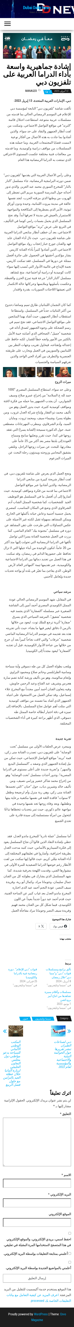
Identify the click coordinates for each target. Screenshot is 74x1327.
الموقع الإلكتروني (60, 1214)
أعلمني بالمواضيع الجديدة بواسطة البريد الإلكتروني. (38, 1268)
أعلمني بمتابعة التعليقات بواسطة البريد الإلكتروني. (35, 1254)
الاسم (66, 1175)
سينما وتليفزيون (43, 1018)
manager (31, 90)
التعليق (65, 1114)
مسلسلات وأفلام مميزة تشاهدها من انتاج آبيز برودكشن (58, 995)
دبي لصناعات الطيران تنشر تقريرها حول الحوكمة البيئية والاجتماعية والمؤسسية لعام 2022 (62, 1054)
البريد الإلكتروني (59, 1194)
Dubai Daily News (37, 7)
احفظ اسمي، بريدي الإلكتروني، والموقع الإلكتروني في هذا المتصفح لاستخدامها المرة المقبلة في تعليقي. (37, 1242)
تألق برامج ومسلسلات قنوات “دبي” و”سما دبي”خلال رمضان (58, 973)
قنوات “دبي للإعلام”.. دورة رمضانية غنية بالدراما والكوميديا (22, 973)
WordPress (41, 1314)
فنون (25, 1018)
